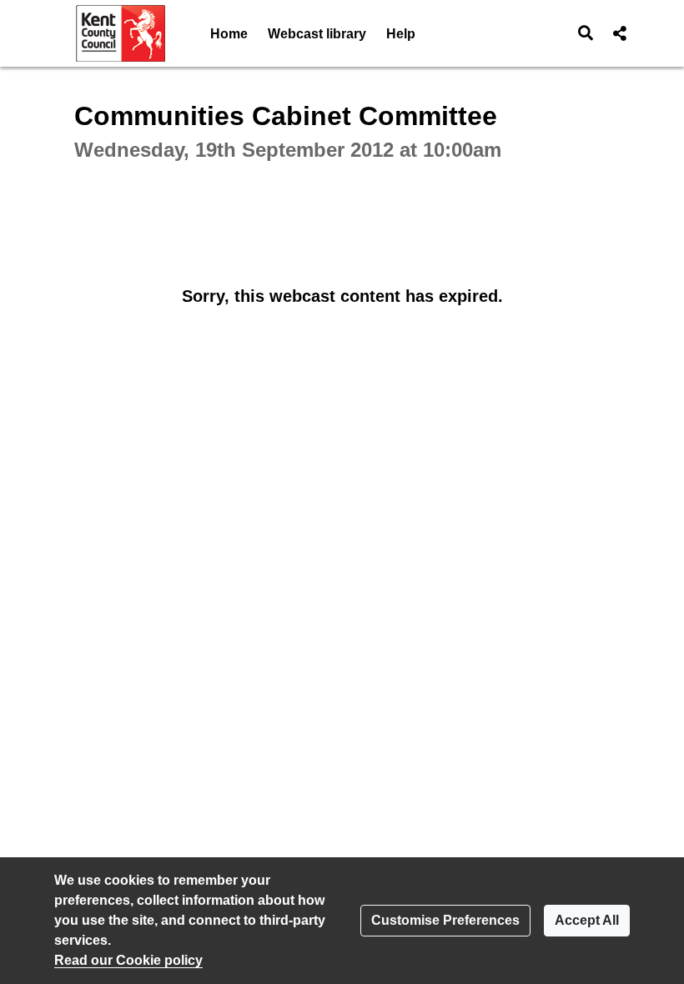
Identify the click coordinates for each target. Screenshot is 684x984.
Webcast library (317, 34)
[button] (586, 33)
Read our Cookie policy (128, 960)
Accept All (587, 920)
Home (229, 34)
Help (400, 34)
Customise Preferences (445, 920)
